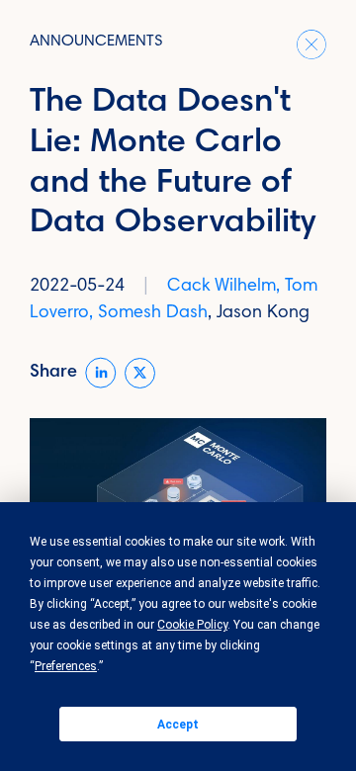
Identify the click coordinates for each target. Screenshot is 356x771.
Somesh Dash (153, 313)
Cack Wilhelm (221, 287)
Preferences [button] (66, 666)
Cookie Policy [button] (192, 625)
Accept (178, 724)
